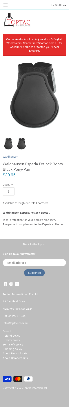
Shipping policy (12, 349)
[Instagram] (11, 284)
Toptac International (35, 388)
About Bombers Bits (15, 358)
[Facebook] (5, 284)
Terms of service (13, 344)
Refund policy (11, 335)
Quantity (8, 184)
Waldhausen (10, 156)
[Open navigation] (5, 5)
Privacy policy (11, 340)
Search (7, 331)
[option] (8, 143)
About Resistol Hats (15, 353)
